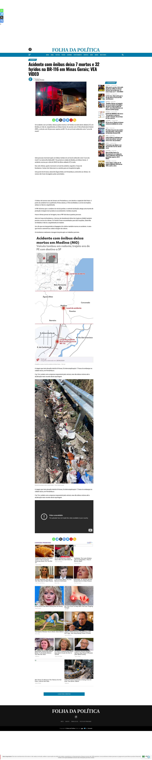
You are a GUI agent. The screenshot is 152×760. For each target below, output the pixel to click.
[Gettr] (71, 120)
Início (47, 55)
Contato (67, 721)
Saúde (91, 55)
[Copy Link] (74, 120)
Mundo (96, 55)
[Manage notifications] (148, 757)
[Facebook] (64, 120)
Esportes (86, 55)
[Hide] (0, 24)
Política (57, 55)
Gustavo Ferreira (39, 80)
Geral (52, 55)
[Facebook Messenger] (67, 120)
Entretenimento (78, 55)
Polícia (63, 55)
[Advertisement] (47, 11)
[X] (60, 120)
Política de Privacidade (85, 721)
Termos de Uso (74, 721)
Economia (69, 55)
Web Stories (103, 55)
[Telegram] (57, 120)
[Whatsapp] (53, 120)
